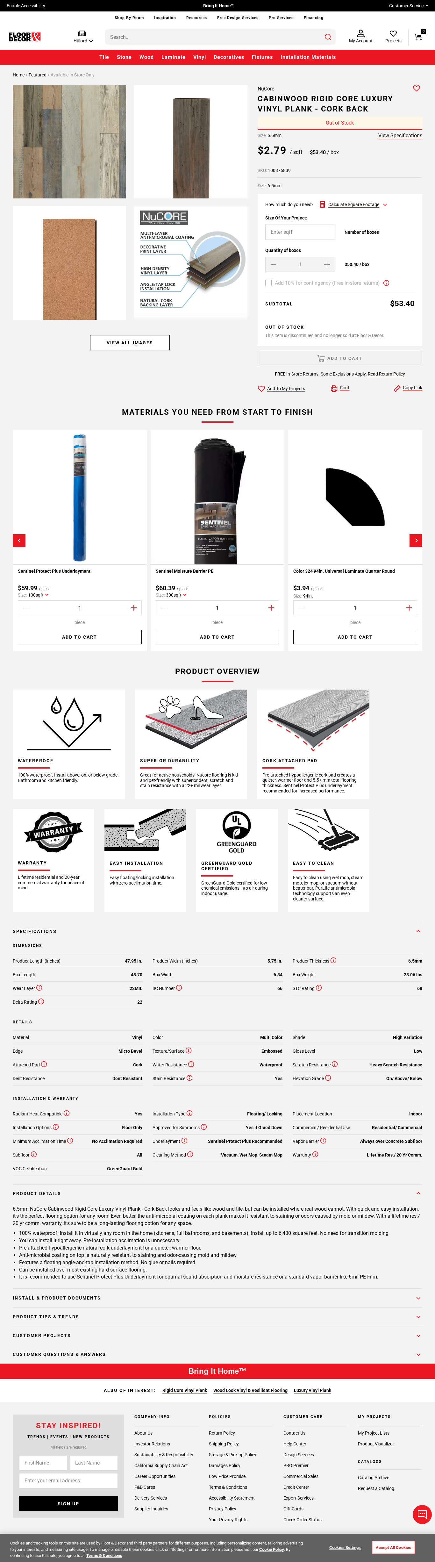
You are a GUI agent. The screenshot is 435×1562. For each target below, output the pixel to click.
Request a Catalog (376, 1488)
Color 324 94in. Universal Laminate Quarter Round (344, 571)
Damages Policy (224, 1465)
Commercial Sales (300, 1476)
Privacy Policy (222, 1508)
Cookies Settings (345, 1547)
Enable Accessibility (26, 5)
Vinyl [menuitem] (199, 57)
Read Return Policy (386, 373)
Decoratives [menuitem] (229, 57)
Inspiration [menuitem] (165, 18)
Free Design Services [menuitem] (238, 18)
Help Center (294, 1443)
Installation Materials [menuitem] (308, 57)
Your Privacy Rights (228, 1519)
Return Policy (222, 1433)
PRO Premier (296, 1465)
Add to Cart (79, 637)
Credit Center (296, 1487)
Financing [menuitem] (314, 18)
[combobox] (220, 37)
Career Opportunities (154, 1476)
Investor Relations (152, 1443)
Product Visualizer (376, 1443)
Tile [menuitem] (104, 57)
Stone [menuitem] (124, 57)
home (19, 74)
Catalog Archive (373, 1477)
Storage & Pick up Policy (232, 1454)
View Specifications (400, 136)
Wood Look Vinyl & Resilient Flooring (250, 1390)
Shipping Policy (224, 1443)
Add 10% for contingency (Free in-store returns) (327, 283)
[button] (82, 37)
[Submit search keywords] (328, 37)
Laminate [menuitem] (173, 57)
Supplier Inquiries (151, 1508)
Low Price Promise (227, 1476)
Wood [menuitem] (146, 57)
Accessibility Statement (232, 1498)
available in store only (73, 74)
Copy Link (412, 387)
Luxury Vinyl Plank (312, 1390)
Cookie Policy (271, 1549)
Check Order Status (302, 1519)
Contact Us (294, 1433)
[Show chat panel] (422, 1514)
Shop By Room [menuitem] (129, 18)
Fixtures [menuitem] (262, 57)
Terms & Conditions (228, 1487)
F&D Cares (144, 1487)
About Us (143, 1433)
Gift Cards (293, 1508)
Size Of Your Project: (286, 217)
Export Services (298, 1498)
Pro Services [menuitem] (281, 18)
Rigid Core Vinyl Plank (184, 1390)
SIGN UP (68, 1503)
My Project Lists (373, 1433)
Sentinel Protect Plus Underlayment (54, 571)
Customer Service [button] (406, 5)
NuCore (266, 89)
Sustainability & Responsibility (163, 1454)
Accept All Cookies (393, 1547)
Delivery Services (150, 1498)
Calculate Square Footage (353, 204)
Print (344, 387)
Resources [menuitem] (196, 18)
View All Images (130, 342)
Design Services (298, 1454)
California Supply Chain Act (161, 1465)
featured (38, 74)
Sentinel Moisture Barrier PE (184, 571)
